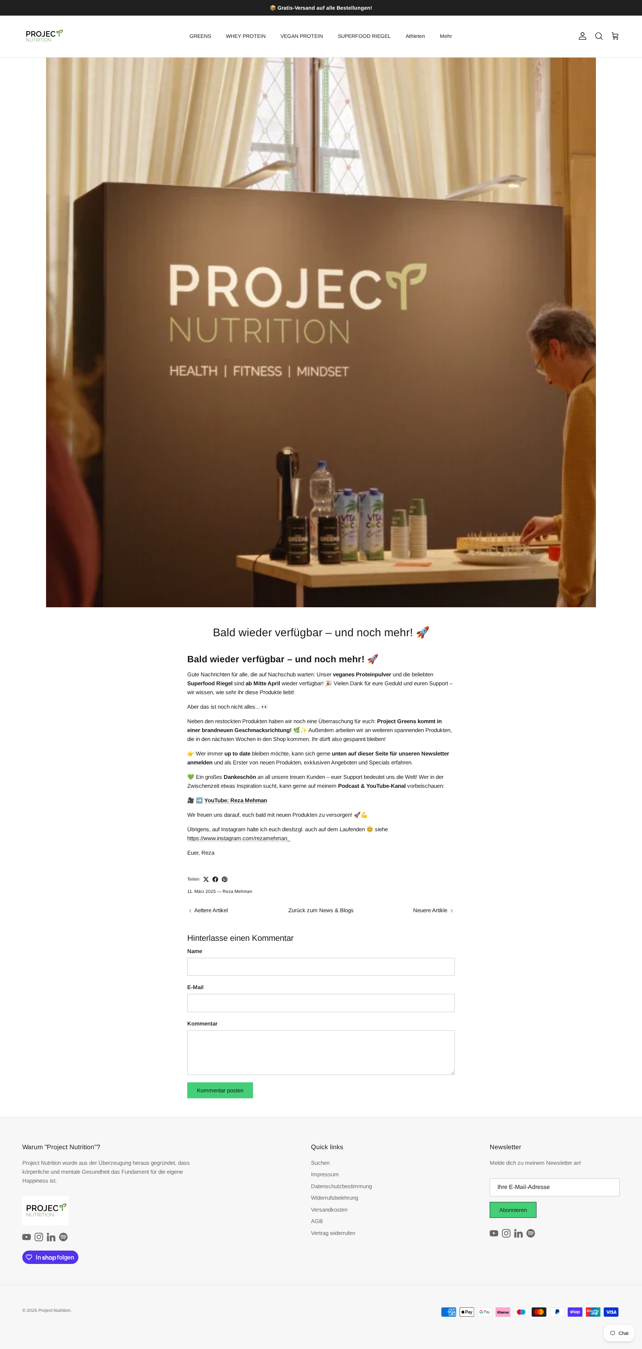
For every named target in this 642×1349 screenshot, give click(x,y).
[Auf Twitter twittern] (206, 879)
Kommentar (202, 1023)
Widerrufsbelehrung (334, 1197)
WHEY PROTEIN (246, 36)
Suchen (320, 1163)
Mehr (446, 36)
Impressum (325, 1174)
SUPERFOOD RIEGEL (364, 36)
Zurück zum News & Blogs (321, 910)
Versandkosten (329, 1209)
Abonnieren (513, 1210)
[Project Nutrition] (43, 36)
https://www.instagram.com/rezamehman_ (238, 838)
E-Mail (195, 987)
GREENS (200, 36)
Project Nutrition (54, 1310)
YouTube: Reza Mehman (235, 800)
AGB (317, 1221)
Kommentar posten (220, 1090)
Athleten (415, 36)
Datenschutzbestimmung (341, 1186)
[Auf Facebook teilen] (215, 879)
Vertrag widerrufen (333, 1233)
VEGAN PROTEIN (302, 36)
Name (194, 951)
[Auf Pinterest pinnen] (224, 879)
